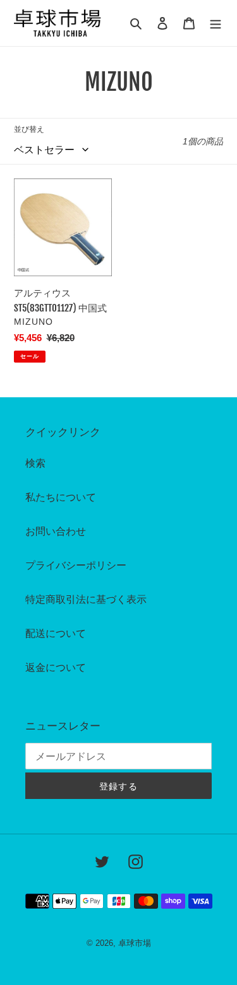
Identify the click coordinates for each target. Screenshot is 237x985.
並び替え (29, 129)
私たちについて (60, 497)
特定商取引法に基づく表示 (86, 599)
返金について (55, 667)
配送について (55, 633)
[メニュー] (215, 23)
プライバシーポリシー (75, 565)
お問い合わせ (55, 531)
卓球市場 (134, 943)
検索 (35, 463)
